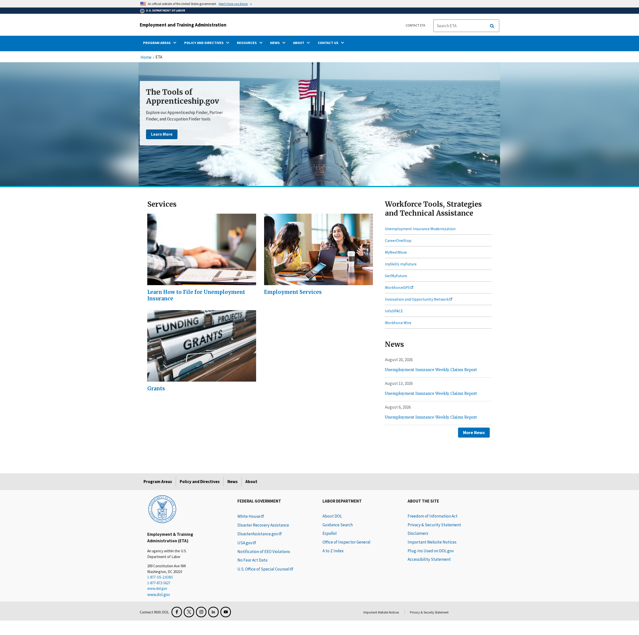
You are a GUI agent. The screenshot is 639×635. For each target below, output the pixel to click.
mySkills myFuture (401, 263)
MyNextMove (396, 252)
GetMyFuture (396, 275)
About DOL (332, 516)
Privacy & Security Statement (434, 525)
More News (474, 432)
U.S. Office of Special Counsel (263, 569)
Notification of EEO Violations (263, 551)
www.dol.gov (157, 588)
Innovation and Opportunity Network (417, 299)
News (232, 481)
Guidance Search (337, 525)
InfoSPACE (394, 310)
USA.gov (244, 543)
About (251, 481)
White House (248, 516)
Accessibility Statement (429, 559)
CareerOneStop (398, 240)
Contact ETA (415, 25)
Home (146, 57)
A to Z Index (333, 551)
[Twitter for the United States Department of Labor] (189, 612)
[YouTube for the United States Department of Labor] (225, 612)
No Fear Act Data (252, 560)
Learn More (161, 134)
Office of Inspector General (346, 542)
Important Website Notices (432, 542)
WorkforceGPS (397, 287)
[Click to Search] (492, 26)
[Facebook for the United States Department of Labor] (176, 612)
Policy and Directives (200, 481)
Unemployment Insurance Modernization (420, 228)
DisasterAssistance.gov (257, 534)
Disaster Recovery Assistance (263, 525)
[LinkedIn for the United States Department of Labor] (213, 612)
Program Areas (158, 481)
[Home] (162, 509)
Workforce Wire (398, 322)
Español (329, 533)
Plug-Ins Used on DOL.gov (431, 551)
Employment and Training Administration (183, 25)
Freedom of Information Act (433, 516)
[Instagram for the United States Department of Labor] (201, 612)
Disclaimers (418, 533)
